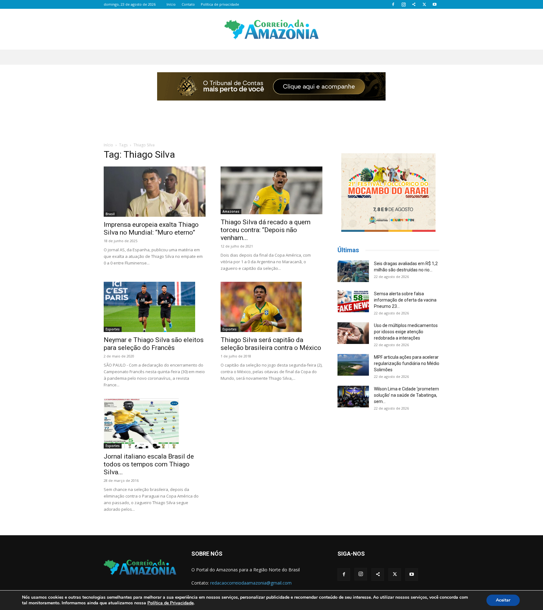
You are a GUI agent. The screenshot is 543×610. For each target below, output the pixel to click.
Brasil (110, 214)
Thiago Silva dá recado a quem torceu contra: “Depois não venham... (265, 230)
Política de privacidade (220, 4)
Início (171, 4)
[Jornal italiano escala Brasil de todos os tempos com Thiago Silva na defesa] (155, 423)
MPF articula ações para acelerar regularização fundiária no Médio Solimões (406, 363)
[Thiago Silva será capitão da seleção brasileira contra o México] (271, 307)
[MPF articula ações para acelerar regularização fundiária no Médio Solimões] (353, 365)
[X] (424, 4)
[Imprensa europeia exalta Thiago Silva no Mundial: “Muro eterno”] (155, 191)
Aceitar (503, 600)
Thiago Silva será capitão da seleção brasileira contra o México (271, 343)
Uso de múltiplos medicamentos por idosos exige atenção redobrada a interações (406, 331)
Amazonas (230, 211)
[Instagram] (403, 4)
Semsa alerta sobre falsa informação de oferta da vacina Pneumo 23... (405, 300)
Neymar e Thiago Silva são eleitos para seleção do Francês (154, 343)
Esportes (113, 329)
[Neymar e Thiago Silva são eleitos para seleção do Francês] (155, 307)
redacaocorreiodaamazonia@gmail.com (251, 583)
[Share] (414, 4)
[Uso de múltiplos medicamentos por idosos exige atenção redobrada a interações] (353, 333)
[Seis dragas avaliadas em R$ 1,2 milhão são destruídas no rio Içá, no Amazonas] (353, 271)
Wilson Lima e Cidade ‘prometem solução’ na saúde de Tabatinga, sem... (406, 395)
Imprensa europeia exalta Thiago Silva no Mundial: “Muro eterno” (151, 228)
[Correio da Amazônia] (271, 29)
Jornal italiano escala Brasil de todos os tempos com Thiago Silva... (149, 464)
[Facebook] (393, 4)
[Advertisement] (271, 117)
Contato (188, 4)
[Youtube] (434, 4)
